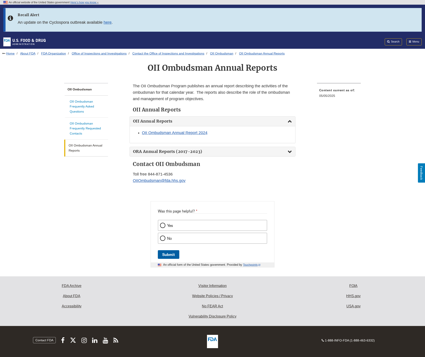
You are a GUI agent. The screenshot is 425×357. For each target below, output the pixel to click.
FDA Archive (71, 286)
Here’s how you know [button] (83, 2)
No (169, 238)
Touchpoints (250, 264)
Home (10, 53)
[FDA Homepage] (24, 41)
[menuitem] (339, 94)
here (108, 22)
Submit (168, 254)
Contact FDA (44, 340)
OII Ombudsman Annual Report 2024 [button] (174, 133)
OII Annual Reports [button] (152, 121)
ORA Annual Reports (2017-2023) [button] (167, 151)
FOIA (353, 286)
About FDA (27, 53)
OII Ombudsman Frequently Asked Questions (82, 106)
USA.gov (353, 306)
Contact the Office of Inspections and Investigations (168, 53)
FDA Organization (53, 53)
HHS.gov (353, 296)
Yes (170, 225)
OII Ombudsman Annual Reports (85, 148)
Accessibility (71, 306)
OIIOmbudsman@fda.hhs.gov (159, 180)
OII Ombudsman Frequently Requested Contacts (85, 128)
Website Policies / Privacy (212, 296)
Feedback (421, 173)
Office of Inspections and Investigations (99, 53)
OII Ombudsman (221, 53)
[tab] (212, 121)
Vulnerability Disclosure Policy (212, 316)
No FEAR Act (212, 306)
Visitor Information (212, 286)
